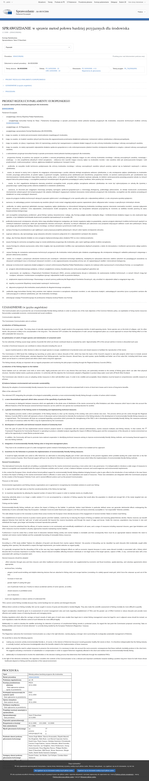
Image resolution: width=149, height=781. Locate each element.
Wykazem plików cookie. (88, 777)
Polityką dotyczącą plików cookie (63, 777)
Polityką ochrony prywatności (124, 774)
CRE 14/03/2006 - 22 (53, 71)
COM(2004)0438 (13, 123)
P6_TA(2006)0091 (130, 68)
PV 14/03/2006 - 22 (52, 68)
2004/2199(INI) (18, 56)
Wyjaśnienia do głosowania (91, 71)
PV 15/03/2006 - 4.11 (89, 68)
